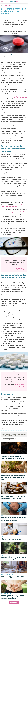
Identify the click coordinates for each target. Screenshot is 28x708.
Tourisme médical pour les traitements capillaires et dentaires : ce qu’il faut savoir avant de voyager (13, 519)
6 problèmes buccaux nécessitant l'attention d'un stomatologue (12, 539)
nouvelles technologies (20, 96)
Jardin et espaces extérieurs (8, 474)
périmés (20, 309)
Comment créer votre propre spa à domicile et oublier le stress (12, 577)
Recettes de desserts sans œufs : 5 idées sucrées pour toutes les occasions (13, 498)
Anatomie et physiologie (7, 593)
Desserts (3, 494)
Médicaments (8, 5)
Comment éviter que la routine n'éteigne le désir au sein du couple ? (13, 457)
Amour (2, 455)
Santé (2, 5)
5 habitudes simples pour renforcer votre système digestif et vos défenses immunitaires (12, 596)
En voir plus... (14, 602)
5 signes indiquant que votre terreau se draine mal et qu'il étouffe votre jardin (13, 477)
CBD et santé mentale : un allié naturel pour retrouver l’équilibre (13, 558)
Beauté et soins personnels (8, 574)
